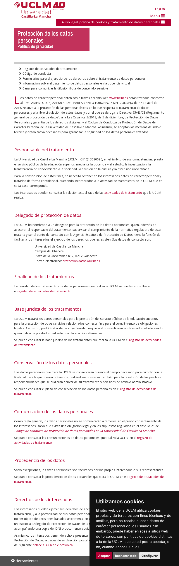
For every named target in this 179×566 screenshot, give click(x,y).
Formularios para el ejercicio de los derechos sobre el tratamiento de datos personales (84, 78)
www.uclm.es (118, 98)
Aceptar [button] (104, 556)
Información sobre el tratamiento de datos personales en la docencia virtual (76, 83)
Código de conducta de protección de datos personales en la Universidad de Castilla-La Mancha (84, 431)
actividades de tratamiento (123, 192)
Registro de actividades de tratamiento (49, 69)
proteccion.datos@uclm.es (81, 261)
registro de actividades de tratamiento (44, 291)
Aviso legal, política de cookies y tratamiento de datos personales (111, 22)
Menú (155, 15)
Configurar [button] (149, 556)
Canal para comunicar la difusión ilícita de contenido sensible (65, 88)
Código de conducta (36, 73)
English (160, 9)
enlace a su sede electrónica (53, 545)
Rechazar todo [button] (126, 556)
